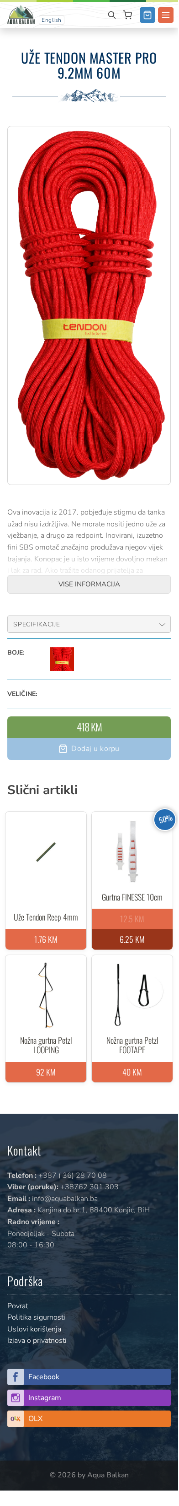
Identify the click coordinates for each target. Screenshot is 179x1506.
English (52, 20)
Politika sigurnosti (36, 1317)
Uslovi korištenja (34, 1329)
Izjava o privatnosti (37, 1341)
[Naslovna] (21, 14)
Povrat (17, 1306)
